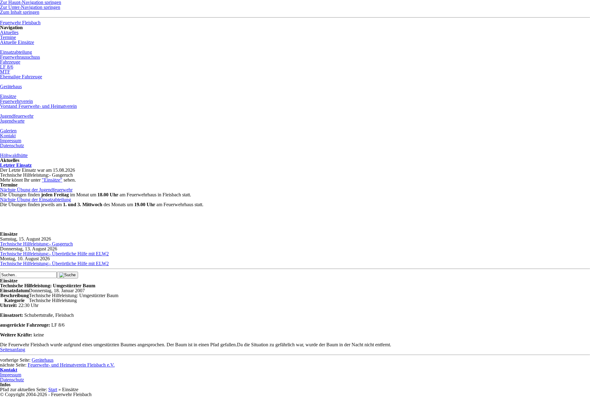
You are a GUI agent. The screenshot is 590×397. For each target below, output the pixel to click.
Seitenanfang (12, 349)
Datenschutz (12, 379)
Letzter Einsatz (16, 165)
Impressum (10, 374)
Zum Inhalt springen (19, 12)
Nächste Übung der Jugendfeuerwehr (36, 189)
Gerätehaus (42, 360)
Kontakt (8, 369)
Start (52, 389)
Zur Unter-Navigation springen (30, 7)
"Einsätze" (52, 180)
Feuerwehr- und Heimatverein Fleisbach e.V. (71, 365)
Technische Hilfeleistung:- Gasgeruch (36, 243)
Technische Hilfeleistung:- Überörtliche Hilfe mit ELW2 (54, 253)
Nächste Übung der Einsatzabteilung (35, 199)
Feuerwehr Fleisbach (20, 22)
